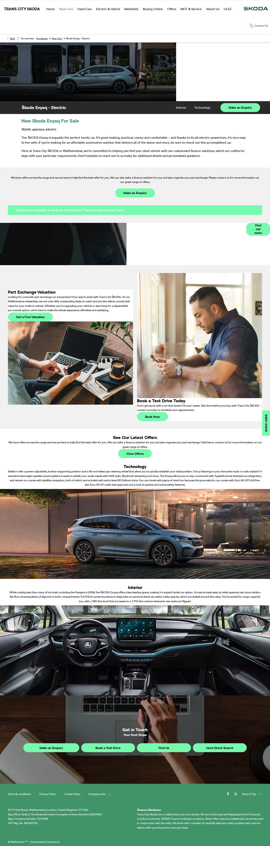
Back (12, 38)
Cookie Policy (72, 794)
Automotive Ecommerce (44, 841)
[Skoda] (256, 8)
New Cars (57, 38)
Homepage (42, 38)
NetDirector (18, 841)
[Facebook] (228, 794)
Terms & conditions (19, 794)
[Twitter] (235, 794)
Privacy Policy (47, 794)
